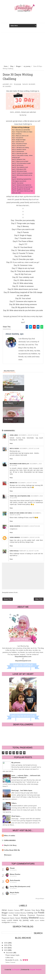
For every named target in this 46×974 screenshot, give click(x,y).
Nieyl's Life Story (10, 845)
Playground (5, 918)
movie (15, 920)
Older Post (38, 599)
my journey (7, 86)
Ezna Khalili (14, 551)
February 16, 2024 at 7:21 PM (29, 551)
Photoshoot (40, 915)
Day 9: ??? (23, 244)
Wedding (24, 918)
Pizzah (12, 868)
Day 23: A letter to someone (23, 286)
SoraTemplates (15, 969)
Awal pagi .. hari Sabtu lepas (21, 790)
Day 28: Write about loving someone (23, 304)
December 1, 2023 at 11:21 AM (29, 448)
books (4, 920)
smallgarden (6, 922)
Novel (15, 915)
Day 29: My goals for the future (23, 307)
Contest (11, 913)
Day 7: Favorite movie (23, 238)
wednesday (13, 922)
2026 (6, 943)
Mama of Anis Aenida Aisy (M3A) (21, 513)
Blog (26, 84)
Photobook (31, 915)
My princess (15, 762)
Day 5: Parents (23, 232)
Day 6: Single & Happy (23, 235)
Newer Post (8, 599)
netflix (32, 920)
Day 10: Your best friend (23, 247)
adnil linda (14, 435)
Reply (11, 443)
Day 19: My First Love (23, 274)
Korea (4, 915)
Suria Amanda (15, 537)
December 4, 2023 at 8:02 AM (30, 526)
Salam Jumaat (10, 962)
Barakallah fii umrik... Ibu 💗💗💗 (16, 960)
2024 (6, 948)
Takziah (17, 918)
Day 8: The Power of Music (23, 241)
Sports (12, 918)
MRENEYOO (13, 482)
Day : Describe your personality (23, 220)
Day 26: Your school (23, 298)
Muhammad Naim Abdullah (19, 463)
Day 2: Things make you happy (23, 223)
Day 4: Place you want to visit (23, 229)
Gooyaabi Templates (36, 969)
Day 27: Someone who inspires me (23, 301)
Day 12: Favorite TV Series (23, 253)
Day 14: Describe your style (23, 259)
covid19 (9, 920)
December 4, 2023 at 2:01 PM (30, 537)
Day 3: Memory (23, 226)
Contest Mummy (20, 913)
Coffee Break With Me (12, 850)
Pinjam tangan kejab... (13, 955)
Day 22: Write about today (23, 283)
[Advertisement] (23, 48)
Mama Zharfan (15, 526)
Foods (41, 912)
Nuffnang (23, 915)
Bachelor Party (30, 910)
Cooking (30, 913)
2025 (6, 945)
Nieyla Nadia (14, 448)
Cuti (35, 913)
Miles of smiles (9, 835)
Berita (38, 910)
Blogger (32, 84)
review (42, 920)
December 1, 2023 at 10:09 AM (28, 435)
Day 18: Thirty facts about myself (23, 271)
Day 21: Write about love (23, 280)
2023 (6, 950)
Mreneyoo (7, 855)
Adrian (4, 910)
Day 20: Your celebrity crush (23, 277)
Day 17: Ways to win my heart (23, 268)
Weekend (34, 917)
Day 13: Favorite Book (23, 256)
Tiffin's (13, 803)
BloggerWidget (40, 898)
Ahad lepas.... (16, 816)
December (9, 952)
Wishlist (41, 918)
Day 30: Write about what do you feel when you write (23, 310)
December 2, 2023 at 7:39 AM (27, 482)
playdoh (37, 920)
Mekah (10, 915)
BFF (22, 910)
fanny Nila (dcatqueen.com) (20, 496)
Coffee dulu (9, 957)
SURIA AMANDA (10, 840)
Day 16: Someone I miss (23, 265)
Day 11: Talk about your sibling (23, 250)
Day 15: (23, 262)
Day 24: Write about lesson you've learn (23, 289)
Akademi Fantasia (13, 910)
